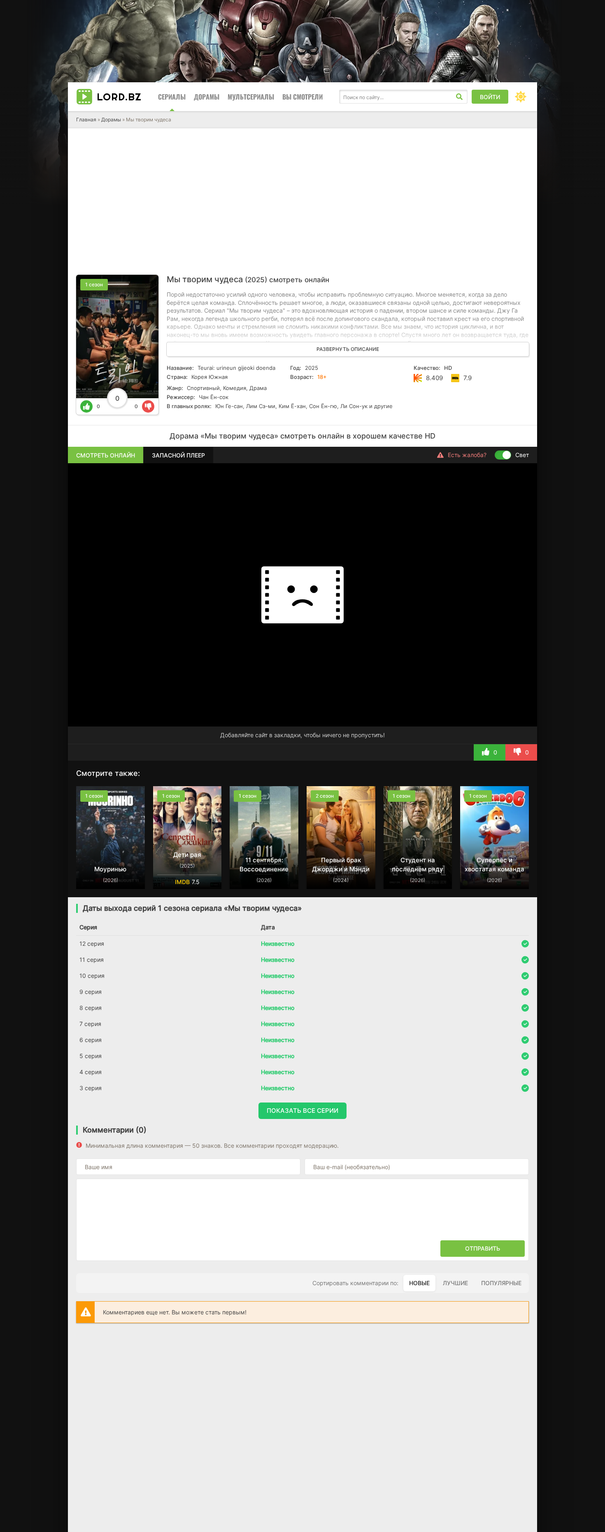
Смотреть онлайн (105, 455)
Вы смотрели (302, 97)
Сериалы (172, 97)
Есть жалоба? (467, 454)
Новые (419, 1282)
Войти (490, 96)
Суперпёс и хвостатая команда (494, 864)
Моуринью (110, 869)
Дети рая (187, 855)
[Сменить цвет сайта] (520, 96)
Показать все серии (302, 1110)
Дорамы (206, 97)
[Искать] (459, 97)
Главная (86, 119)
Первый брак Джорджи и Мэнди (341, 864)
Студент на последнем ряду (417, 864)
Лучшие (455, 1282)
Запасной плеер (178, 455)
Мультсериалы (251, 97)
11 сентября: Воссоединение (264, 864)
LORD (119, 97)
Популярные (501, 1282)
